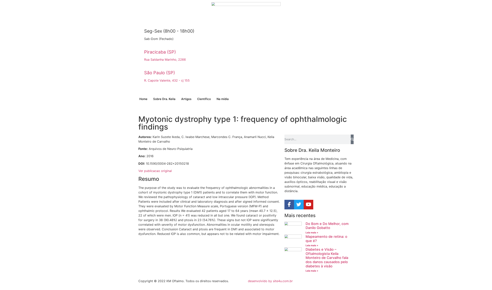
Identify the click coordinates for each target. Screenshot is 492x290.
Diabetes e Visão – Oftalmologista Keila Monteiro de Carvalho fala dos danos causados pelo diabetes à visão (327, 257)
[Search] (352, 139)
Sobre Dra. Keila (164, 99)
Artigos (186, 99)
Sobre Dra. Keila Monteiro (312, 150)
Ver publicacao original (155, 171)
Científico (204, 99)
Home (143, 99)
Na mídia (223, 99)
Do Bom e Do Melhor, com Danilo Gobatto (327, 226)
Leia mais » (312, 232)
